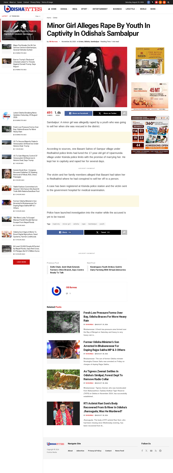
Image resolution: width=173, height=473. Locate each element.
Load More (21, 262)
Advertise (80, 451)
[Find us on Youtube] (156, 2)
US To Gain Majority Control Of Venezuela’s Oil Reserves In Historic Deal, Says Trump (25, 158)
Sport (84, 9)
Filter (37, 16)
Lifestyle (130, 9)
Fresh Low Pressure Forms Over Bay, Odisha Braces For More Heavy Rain (26, 129)
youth (102, 224)
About (70, 451)
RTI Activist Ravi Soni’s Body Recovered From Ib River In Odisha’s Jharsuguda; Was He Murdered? (105, 407)
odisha (76, 224)
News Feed (119, 451)
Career (19, 2)
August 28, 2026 (102, 354)
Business (117, 9)
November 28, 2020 (69, 41)
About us (12, 2)
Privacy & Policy (94, 451)
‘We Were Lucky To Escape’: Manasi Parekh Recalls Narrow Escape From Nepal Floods (25, 220)
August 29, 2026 (102, 324)
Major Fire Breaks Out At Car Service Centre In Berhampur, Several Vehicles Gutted (25, 47)
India (74, 9)
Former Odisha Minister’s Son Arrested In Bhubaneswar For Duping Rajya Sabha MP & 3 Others (104, 345)
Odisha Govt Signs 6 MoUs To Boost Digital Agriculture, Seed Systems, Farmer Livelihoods (25, 234)
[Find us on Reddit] (164, 2)
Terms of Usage (47, 2)
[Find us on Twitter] (152, 2)
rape (83, 224)
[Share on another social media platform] (124, 113)
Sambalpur (95, 41)
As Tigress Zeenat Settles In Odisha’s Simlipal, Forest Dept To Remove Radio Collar (103, 375)
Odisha (63, 9)
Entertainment (100, 9)
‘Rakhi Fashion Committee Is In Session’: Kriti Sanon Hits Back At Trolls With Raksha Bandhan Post (26, 189)
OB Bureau (53, 41)
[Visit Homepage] (23, 9)
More (153, 9)
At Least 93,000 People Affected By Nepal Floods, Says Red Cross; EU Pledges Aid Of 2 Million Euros (26, 248)
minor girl (67, 224)
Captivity (56, 224)
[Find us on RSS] (160, 2)
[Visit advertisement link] (150, 62)
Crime (55, 18)
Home (6, 2)
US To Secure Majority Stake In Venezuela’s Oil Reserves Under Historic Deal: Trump (26, 143)
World (143, 9)
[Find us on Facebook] (148, 2)
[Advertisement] (21, 91)
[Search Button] (168, 2)
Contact (26, 2)
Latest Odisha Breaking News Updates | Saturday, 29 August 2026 (25, 115)
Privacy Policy (35, 2)
